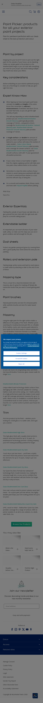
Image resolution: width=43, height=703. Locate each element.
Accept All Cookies (21, 358)
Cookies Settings (21, 353)
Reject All (22, 364)
